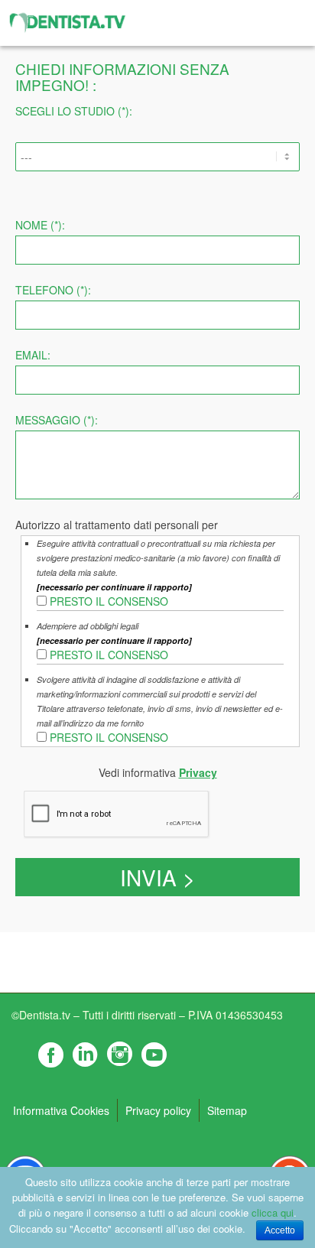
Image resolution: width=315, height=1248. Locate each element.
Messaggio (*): (56, 419)
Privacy (198, 772)
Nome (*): (40, 224)
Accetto (280, 1230)
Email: (32, 354)
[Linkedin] (84, 1054)
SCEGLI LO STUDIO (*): (73, 111)
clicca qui (273, 1212)
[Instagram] (118, 1054)
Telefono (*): (53, 289)
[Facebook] (49, 1054)
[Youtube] (153, 1054)
